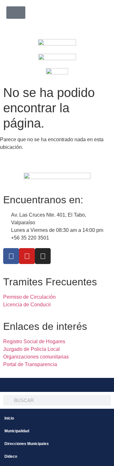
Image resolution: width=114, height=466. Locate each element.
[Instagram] (43, 256)
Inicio (9, 418)
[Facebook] (11, 256)
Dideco (10, 456)
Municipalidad (16, 431)
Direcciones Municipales (26, 444)
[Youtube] (27, 256)
